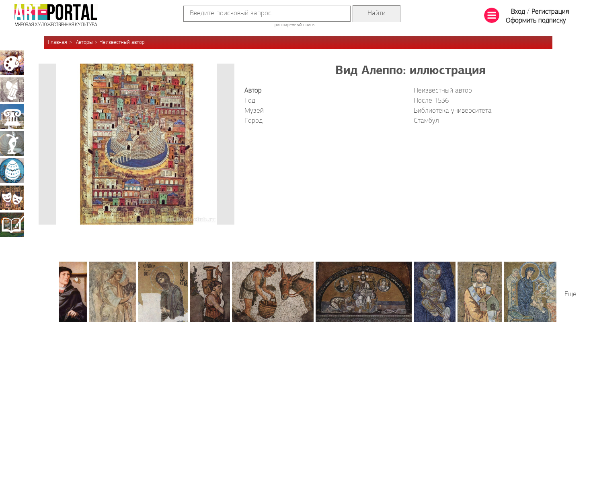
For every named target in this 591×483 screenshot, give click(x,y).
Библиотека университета (453, 111)
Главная (57, 42)
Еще (570, 294)
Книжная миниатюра (12, 224)
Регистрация (550, 12)
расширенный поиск (294, 25)
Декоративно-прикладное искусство (12, 170)
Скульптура (12, 143)
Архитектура (12, 116)
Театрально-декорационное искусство (12, 197)
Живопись (12, 62)
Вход (518, 12)
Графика (12, 89)
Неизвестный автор (122, 42)
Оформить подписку (536, 21)
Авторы (84, 42)
